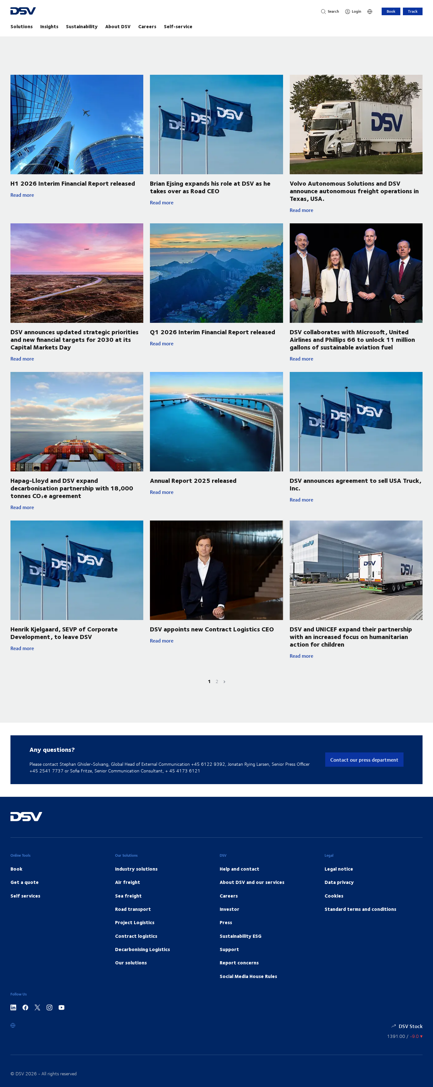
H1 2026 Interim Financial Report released (72, 183)
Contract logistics (136, 936)
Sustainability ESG (241, 936)
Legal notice (339, 869)
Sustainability (82, 26)
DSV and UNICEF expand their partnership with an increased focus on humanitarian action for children (351, 636)
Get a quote (24, 882)
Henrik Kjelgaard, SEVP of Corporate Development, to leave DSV (64, 632)
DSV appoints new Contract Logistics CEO (212, 629)
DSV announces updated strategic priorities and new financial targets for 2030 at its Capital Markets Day (74, 339)
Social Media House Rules (248, 976)
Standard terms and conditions (360, 909)
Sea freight (128, 895)
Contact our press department (364, 759)
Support (229, 949)
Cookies (334, 895)
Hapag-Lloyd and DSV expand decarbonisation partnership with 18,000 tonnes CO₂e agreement (71, 487)
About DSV (118, 26)
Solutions (21, 26)
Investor (229, 909)
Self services (25, 895)
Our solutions (131, 962)
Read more (57, 195)
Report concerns (239, 962)
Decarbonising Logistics (142, 949)
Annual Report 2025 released (193, 480)
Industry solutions (136, 869)
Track (412, 11)
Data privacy (339, 882)
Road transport (133, 909)
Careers (147, 26)
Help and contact (239, 869)
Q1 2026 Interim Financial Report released (212, 331)
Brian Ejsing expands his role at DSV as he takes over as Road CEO (210, 186)
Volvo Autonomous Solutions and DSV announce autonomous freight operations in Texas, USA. (354, 190)
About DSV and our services (252, 882)
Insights (49, 26)
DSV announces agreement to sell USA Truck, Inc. (355, 484)
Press (226, 922)
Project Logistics (134, 922)
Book (391, 11)
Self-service (178, 26)
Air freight (127, 882)
